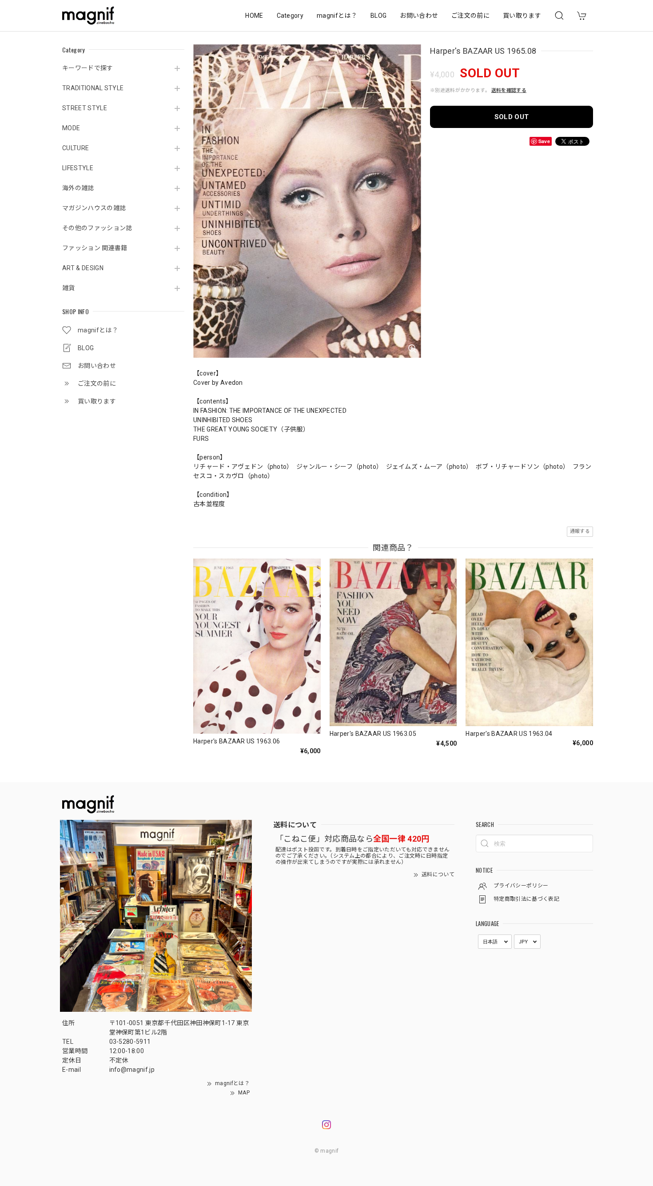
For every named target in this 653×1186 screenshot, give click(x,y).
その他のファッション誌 (97, 228)
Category (290, 15)
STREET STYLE (84, 108)
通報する (580, 531)
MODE (71, 128)
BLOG (378, 15)
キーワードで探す (87, 68)
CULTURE (75, 148)
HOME (254, 15)
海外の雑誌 (78, 188)
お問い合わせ (419, 15)
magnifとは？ (337, 15)
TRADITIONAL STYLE (92, 88)
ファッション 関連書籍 (94, 248)
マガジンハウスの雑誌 (94, 208)
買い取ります (522, 15)
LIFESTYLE (77, 168)
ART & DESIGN (83, 268)
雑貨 (68, 288)
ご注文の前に (470, 15)
